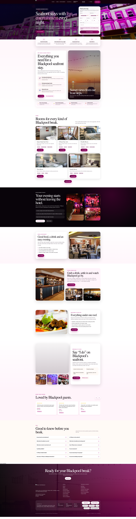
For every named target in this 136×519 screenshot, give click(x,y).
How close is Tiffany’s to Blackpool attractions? (45, 456)
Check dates (40, 176)
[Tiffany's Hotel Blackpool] (43, 2)
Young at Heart (83, 493)
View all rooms (68, 181)
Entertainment (65, 489)
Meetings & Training (84, 490)
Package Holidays (66, 490)
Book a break (74, 329)
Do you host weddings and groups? (76, 456)
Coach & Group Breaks (85, 492)
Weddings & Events (75, 2)
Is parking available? (40, 448)
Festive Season (83, 2)
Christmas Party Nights (85, 489)
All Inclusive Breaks (66, 492)
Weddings (82, 486)
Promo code (82, 22)
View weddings (76, 377)
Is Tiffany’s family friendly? (42, 452)
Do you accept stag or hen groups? (75, 452)
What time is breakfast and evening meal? (77, 441)
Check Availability (40, 31)
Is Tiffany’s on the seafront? (74, 437)
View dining (41, 255)
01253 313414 (60, 505)
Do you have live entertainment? (43, 437)
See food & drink (71, 284)
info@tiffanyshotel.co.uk (69, 506)
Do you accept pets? (73, 448)
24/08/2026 (83, 15)
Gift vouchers (95, 502)
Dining (64, 487)
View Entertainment (49, 31)
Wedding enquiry (85, 377)
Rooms (64, 486)
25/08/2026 (93, 15)
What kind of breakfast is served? (43, 441)
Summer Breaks (65, 493)
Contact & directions (75, 506)
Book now (97, 1)
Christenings (83, 487)
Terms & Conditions (66, 496)
